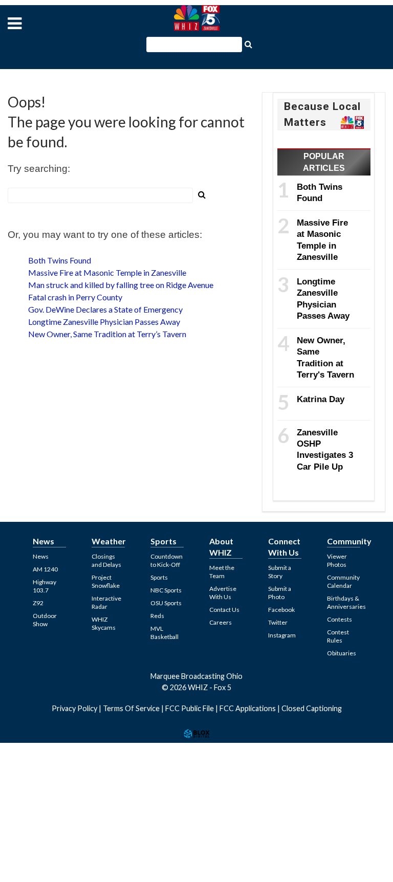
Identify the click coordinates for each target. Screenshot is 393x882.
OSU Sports (166, 603)
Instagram (282, 635)
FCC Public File (189, 708)
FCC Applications (248, 708)
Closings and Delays (106, 560)
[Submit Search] (248, 43)
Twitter (278, 622)
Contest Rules (338, 636)
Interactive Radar (106, 602)
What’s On (30, 781)
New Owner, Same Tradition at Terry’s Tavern (107, 334)
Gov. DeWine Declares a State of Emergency (105, 309)
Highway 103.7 (44, 586)
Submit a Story (279, 572)
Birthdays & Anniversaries (346, 602)
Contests (28, 756)
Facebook (281, 609)
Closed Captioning (311, 708)
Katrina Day (320, 399)
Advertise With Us (222, 593)
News (41, 556)
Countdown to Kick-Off (166, 560)
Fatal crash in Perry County (75, 297)
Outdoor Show (45, 620)
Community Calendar (343, 581)
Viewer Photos (337, 560)
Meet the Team (221, 572)
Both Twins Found (59, 260)
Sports (159, 577)
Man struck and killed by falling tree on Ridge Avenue (120, 285)
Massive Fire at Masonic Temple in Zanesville (107, 272)
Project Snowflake (106, 581)
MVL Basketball (164, 633)
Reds (157, 616)
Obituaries (341, 653)
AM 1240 (45, 569)
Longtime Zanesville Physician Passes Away (104, 321)
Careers (220, 622)
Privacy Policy (74, 708)
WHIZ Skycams (104, 623)
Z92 (38, 603)
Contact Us (224, 609)
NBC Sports (166, 590)
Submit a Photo (279, 593)
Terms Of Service (131, 708)
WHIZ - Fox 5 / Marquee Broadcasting (196, 18)
